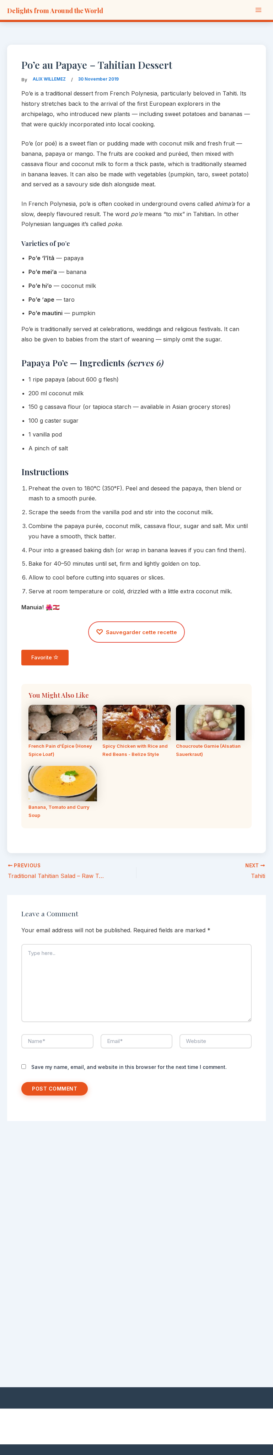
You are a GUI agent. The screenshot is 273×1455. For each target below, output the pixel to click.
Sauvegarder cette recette (136, 632)
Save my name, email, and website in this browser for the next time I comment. (129, 1067)
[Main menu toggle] (258, 9)
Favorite (42, 657)
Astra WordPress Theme (215, 1425)
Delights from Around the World (55, 10)
